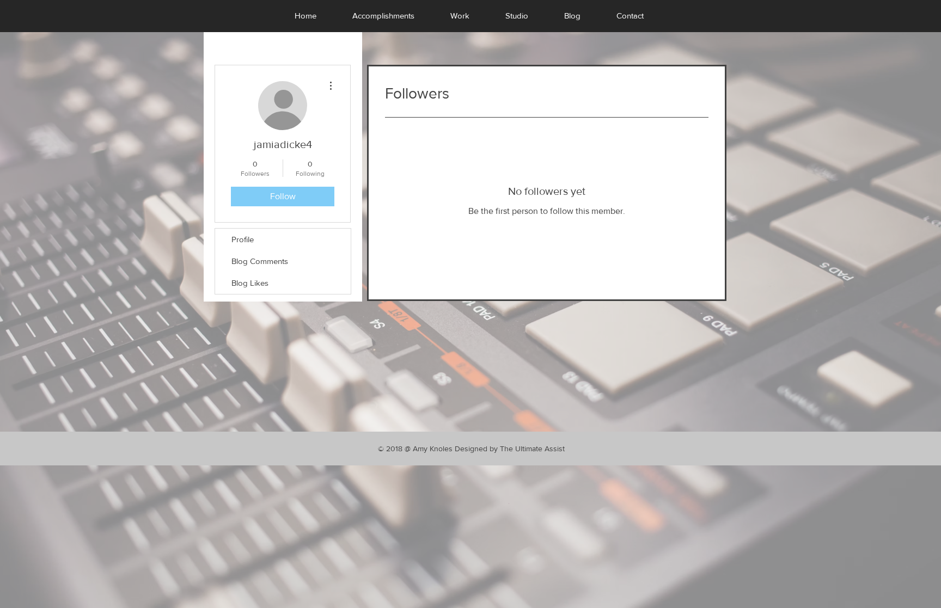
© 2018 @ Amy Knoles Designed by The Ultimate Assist (471, 448)
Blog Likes (249, 282)
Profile (242, 239)
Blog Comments (259, 261)
